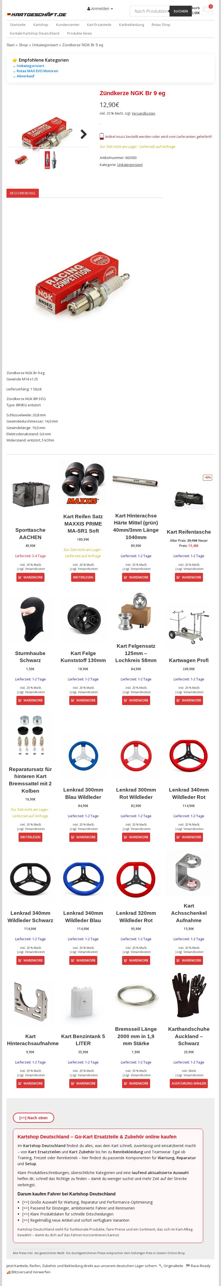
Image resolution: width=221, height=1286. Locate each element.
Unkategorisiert (45, 45)
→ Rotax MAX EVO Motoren (35, 70)
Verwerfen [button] (41, 1272)
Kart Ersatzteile (99, 24)
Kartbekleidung (131, 24)
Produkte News (79, 33)
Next (81, 134)
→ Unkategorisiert (28, 65)
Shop (23, 45)
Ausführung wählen (189, 1083)
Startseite (18, 24)
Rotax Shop (161, 24)
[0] (207, 13)
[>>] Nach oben (33, 1117)
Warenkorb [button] (33, 577)
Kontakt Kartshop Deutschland (34, 33)
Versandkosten (143, 113)
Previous (14, 134)
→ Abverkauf (23, 76)
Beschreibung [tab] (22, 193)
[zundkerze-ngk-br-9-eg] (48, 135)
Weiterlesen (83, 577)
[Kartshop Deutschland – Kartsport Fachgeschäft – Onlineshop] (37, 14)
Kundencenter (68, 24)
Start (10, 45)
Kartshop (40, 24)
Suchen (181, 11)
